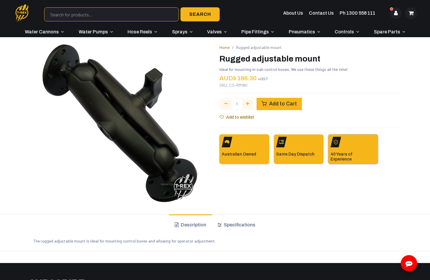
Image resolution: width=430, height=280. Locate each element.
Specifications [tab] (239, 224)
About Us (293, 13)
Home (224, 47)
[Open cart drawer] (411, 13)
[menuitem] (44, 31)
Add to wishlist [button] (240, 117)
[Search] (200, 14)
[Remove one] (226, 104)
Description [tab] (193, 224)
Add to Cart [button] (282, 104)
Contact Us (321, 13)
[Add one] (247, 104)
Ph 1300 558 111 (357, 13)
